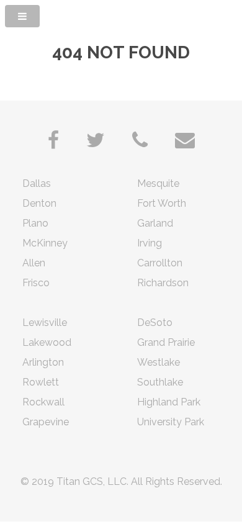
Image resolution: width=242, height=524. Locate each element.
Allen (33, 263)
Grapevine (45, 422)
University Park (170, 422)
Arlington (43, 362)
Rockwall (43, 402)
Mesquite (158, 183)
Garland (155, 223)
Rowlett (40, 382)
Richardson (163, 283)
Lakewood (46, 342)
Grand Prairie (166, 342)
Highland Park (168, 402)
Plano (35, 223)
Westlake (158, 362)
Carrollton (159, 263)
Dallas (36, 183)
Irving (149, 243)
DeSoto (155, 322)
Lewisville (44, 322)
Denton (39, 203)
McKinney (45, 243)
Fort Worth (161, 203)
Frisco (36, 283)
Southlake (160, 382)
